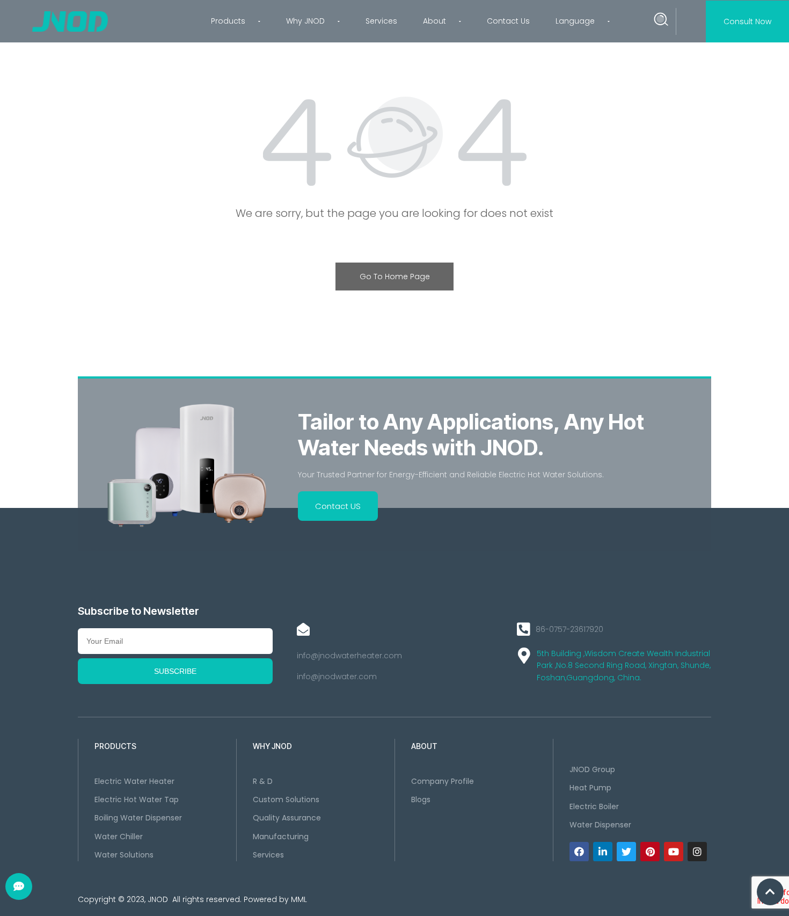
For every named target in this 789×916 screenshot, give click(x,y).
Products (228, 21)
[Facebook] (579, 851)
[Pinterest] (650, 851)
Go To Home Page (395, 276)
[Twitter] (626, 851)
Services (381, 21)
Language (575, 21)
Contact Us (508, 21)
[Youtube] (673, 851)
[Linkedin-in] (602, 851)
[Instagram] (697, 851)
